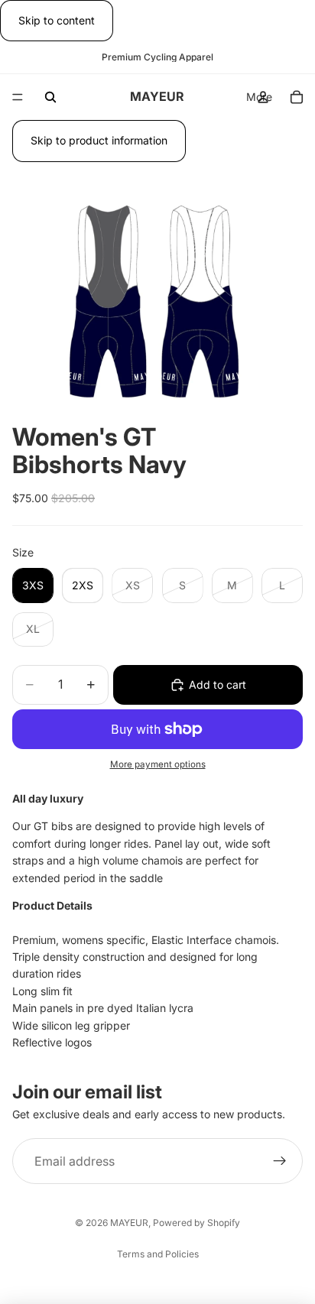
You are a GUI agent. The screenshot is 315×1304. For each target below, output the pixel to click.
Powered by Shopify (196, 1222)
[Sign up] (280, 1161)
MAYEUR (129, 1222)
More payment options (158, 764)
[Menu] (17, 97)
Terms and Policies (158, 1254)
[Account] (263, 97)
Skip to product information (99, 140)
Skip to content (56, 20)
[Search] (50, 97)
